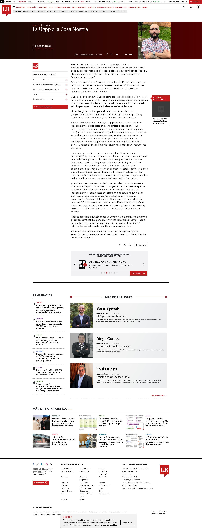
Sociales (64, 499)
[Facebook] (107, 54)
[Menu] (14, 7)
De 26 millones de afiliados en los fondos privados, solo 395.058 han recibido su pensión (49, 325)
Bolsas (39, 367)
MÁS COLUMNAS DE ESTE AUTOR (88, 55)
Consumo (64, 477)
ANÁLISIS (92, 7)
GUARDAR (129, 55)
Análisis (101, 468)
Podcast (64, 494)
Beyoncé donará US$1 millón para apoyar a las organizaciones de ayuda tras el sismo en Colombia (111, 442)
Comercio (40, 351)
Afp (54, 11)
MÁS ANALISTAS (157, 396)
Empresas (64, 482)
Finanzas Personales (87, 485)
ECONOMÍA (31, 7)
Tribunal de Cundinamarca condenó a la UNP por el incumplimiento (63, 440)
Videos (82, 499)
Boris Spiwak (107, 308)
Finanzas (64, 485)
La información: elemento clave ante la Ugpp (160, 121)
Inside (101, 488)
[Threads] (52, 465)
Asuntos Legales (67, 471)
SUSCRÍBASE (195, 2)
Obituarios (84, 491)
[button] (74, 264)
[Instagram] (47, 465)
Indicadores (65, 488)
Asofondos (72, 11)
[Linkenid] (43, 465)
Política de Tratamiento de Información (136, 482)
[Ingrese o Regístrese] (198, 7)
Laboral (39, 302)
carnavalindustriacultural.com (44, 515)
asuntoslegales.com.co (41, 512)
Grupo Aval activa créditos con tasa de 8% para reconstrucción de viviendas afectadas (157, 422)
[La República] (6, 10)
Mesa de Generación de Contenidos (135, 468)
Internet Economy (68, 491)
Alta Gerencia (85, 468)
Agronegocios (66, 468)
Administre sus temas (44, 107)
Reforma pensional (44, 11)
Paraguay (56, 416)
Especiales (84, 482)
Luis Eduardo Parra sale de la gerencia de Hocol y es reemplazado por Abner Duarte (49, 341)
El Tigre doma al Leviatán (111, 316)
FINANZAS (20, 7)
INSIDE (145, 7)
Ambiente (102, 434)
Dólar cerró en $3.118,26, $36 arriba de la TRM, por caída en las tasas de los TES (49, 372)
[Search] (184, 7)
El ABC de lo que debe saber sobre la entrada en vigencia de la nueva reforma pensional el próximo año (49, 308)
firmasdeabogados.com (98, 512)
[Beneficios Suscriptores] (191, 7)
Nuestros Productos (129, 471)
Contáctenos (127, 474)
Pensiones (62, 11)
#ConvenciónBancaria (99, 11)
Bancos (149, 416)
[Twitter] (112, 54)
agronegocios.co (59, 512)
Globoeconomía (105, 485)
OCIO (51, 7)
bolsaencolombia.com (118, 512)
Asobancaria (83, 11)
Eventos (102, 482)
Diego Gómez (108, 338)
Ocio (101, 491)
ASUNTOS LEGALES (105, 7)
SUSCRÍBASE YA (138, 273)
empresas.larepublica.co (77, 512)
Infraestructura (85, 488)
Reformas (121, 11)
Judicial (55, 434)
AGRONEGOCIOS (79, 7)
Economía (103, 477)
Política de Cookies (108, 525)
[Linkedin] (117, 54)
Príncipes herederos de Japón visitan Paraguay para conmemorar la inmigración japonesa (63, 422)
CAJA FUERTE (121, 7)
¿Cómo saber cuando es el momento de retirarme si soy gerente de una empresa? (157, 440)
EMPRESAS (42, 7)
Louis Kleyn (106, 369)
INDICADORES (134, 7)
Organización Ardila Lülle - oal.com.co (159, 512)
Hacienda (39, 319)
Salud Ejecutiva (104, 494)
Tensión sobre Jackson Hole (113, 376)
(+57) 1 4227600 (39, 475)
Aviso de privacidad (129, 477)
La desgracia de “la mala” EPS (113, 346)
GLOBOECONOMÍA (62, 7)
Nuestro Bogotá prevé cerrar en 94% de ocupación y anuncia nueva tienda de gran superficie (49, 357)
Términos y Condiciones (131, 480)
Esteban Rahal (43, 45)
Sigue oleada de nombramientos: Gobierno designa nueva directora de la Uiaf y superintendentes (50, 387)
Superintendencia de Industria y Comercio (138, 488)
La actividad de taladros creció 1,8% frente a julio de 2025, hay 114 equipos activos (110, 422)
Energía (113, 11)
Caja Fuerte (84, 471)
